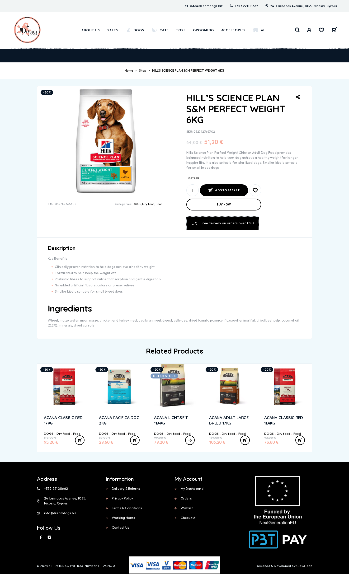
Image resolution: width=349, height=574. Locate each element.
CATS (164, 30)
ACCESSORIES (233, 30)
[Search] (297, 30)
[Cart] (334, 30)
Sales (112, 30)
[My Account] (309, 30)
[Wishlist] (321, 30)
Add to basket (227, 188)
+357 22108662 (246, 6)
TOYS (181, 30)
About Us (90, 30)
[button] (80, 440)
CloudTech (304, 566)
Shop (142, 70)
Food (159, 204)
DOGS (138, 30)
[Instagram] (49, 537)
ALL (264, 30)
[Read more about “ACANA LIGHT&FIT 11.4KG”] (190, 440)
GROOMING (203, 30)
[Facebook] (41, 537)
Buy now (224, 204)
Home (129, 70)
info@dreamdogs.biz (206, 6)
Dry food (148, 204)
